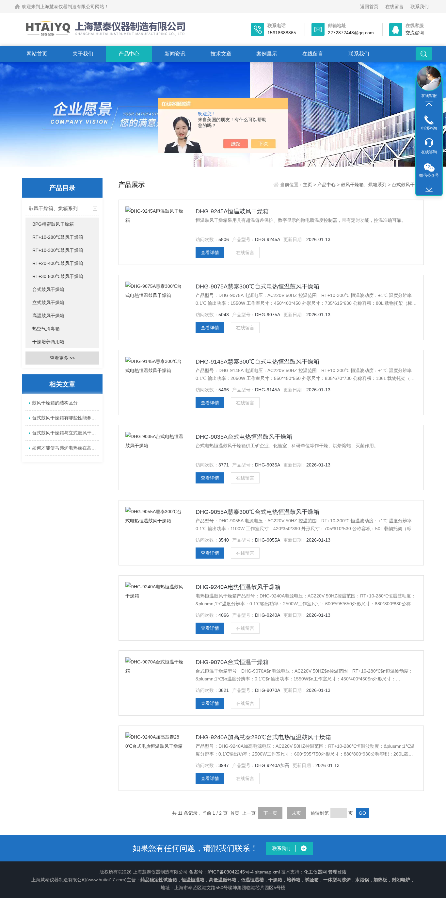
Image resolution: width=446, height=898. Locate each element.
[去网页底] (429, 188)
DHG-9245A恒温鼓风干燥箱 (232, 211)
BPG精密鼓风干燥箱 (53, 224)
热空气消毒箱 (46, 328)
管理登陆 (337, 871)
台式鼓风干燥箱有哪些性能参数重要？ (65, 417)
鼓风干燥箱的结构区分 (55, 402)
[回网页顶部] (429, 105)
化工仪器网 (315, 871)
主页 (308, 184)
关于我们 (82, 54)
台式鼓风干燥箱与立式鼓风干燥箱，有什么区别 (65, 432)
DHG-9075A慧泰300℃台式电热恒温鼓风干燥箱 (257, 286)
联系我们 (419, 6)
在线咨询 (429, 152)
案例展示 (266, 54)
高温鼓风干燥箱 (48, 315)
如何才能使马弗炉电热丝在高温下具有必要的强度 (65, 447)
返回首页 (369, 6)
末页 (296, 813)
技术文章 (221, 54)
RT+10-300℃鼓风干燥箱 (57, 250)
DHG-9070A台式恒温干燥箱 (232, 662)
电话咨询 (429, 128)
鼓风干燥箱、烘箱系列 (53, 208)
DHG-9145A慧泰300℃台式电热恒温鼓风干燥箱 (257, 361)
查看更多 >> (62, 358)
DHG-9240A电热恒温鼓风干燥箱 (238, 587)
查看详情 (210, 252)
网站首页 (36, 54)
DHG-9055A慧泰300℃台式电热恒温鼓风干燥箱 (257, 512)
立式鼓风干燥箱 (48, 302)
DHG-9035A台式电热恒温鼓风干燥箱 (244, 436)
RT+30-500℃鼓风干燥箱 (57, 276)
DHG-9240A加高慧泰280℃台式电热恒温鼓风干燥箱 (263, 737)
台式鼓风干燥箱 (48, 289)
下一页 (270, 813)
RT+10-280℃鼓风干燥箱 (57, 237)
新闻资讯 (175, 54)
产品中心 (129, 54)
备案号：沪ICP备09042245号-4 (221, 871)
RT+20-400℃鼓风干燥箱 (57, 263)
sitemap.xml (267, 871)
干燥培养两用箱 (48, 341)
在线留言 (394, 6)
